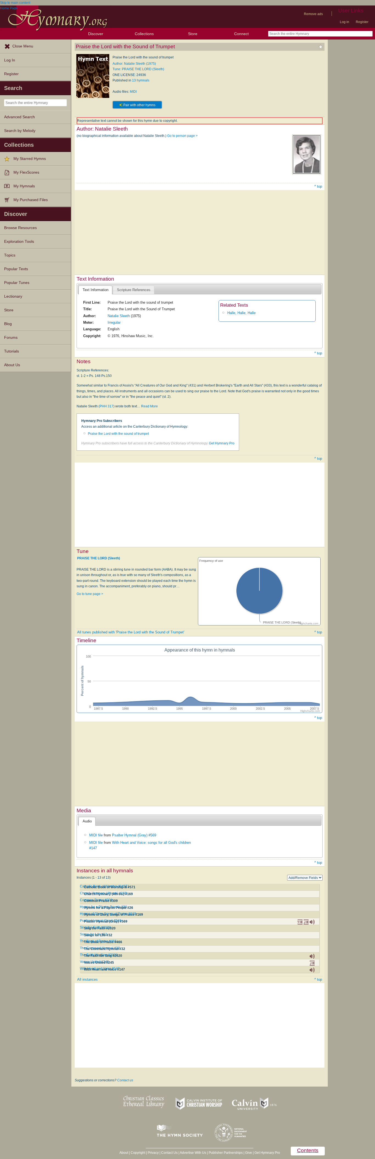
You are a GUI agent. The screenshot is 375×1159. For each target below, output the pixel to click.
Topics (9, 255)
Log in (344, 22)
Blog (8, 324)
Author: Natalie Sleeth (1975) (134, 64)
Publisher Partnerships (226, 1153)
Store (192, 34)
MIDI (133, 92)
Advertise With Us (193, 1153)
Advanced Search (19, 117)
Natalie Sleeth (119, 316)
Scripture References (133, 290)
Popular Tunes (16, 283)
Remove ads (313, 14)
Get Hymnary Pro (221, 443)
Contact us (125, 1080)
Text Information (95, 290)
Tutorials (11, 351)
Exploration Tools (19, 241)
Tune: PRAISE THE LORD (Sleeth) (138, 69)
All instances (87, 979)
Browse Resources (20, 228)
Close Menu (22, 46)
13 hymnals (140, 80)
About (123, 1153)
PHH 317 (106, 406)
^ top (318, 186)
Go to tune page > (90, 594)
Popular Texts (16, 269)
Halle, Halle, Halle (241, 313)
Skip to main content (15, 3)
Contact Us (169, 1153)
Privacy (153, 1153)
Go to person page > (182, 136)
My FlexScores (26, 172)
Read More (149, 406)
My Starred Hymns (29, 159)
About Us (12, 365)
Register (362, 22)
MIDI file (96, 835)
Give (248, 1153)
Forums (11, 337)
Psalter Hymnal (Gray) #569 (134, 835)
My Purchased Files (30, 200)
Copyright (138, 1153)
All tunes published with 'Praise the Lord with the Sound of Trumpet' (130, 632)
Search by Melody (19, 131)
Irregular (114, 322)
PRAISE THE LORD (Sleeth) (98, 558)
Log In (9, 60)
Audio (87, 821)
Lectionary (13, 296)
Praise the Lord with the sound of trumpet (118, 434)
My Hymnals (24, 186)
